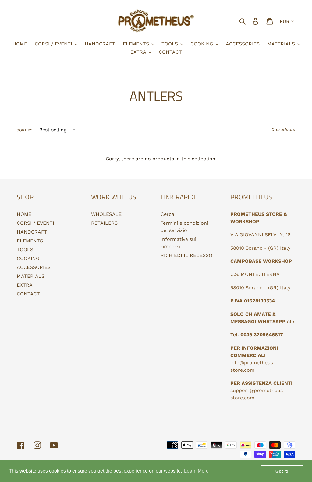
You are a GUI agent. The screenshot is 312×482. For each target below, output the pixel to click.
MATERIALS (30, 276)
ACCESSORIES (34, 267)
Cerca (167, 214)
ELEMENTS (30, 241)
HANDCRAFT (32, 232)
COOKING (28, 258)
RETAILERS (104, 223)
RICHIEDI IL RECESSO (186, 255)
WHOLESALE (106, 214)
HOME (24, 214)
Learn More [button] (196, 470)
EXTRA (25, 285)
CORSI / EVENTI (35, 223)
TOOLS (25, 249)
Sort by (24, 130)
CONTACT (28, 294)
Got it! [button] (282, 471)
